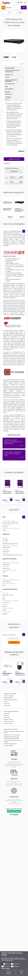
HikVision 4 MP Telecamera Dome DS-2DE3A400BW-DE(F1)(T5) (19, 675)
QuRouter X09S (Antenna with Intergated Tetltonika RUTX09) (11, 738)
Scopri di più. (9, 960)
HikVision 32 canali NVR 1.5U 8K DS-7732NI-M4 (19, 210)
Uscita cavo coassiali (9, 722)
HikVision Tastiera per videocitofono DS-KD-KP (14, 732)
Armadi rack (7, 718)
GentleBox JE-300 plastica (10, 744)
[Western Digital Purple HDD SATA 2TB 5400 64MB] (7, 483)
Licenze (5, 702)
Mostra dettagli (5, 968)
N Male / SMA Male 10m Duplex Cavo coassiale (13, 741)
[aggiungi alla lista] (23, 64)
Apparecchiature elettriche (10, 700)
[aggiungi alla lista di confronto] (20, 64)
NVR (9, 12)
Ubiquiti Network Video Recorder (7, 209)
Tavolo (4, 610)
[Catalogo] (3, 7)
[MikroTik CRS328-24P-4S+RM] (7, 665)
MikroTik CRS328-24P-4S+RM (6, 674)
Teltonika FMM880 (8, 746)
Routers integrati (8, 724)
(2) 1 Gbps (5, 540)
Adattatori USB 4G (8, 720)
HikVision (7, 94)
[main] (6, 3)
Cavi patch (6, 716)
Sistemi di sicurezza (9, 696)
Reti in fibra (7, 704)
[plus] (22, 154)
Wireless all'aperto (8, 698)
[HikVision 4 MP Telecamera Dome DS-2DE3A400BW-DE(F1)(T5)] (20, 665)
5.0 (4, 671)
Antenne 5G (7, 714)
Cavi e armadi (7, 706)
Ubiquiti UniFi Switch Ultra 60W (12, 735)
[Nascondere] (23, 231)
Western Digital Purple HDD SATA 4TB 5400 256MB (19, 493)
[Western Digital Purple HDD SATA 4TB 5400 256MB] (20, 483)
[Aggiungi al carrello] (11, 683)
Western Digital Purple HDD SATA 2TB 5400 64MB (6, 493)
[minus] (5, 154)
